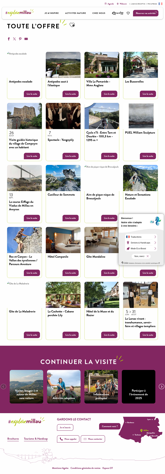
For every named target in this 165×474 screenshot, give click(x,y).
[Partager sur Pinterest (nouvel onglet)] (20, 39)
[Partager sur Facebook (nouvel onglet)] (8, 39)
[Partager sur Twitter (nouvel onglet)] (14, 39)
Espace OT (107, 468)
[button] (114, 13)
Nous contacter (95, 439)
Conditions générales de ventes (85, 468)
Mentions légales (60, 468)
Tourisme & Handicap (36, 438)
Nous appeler (70, 439)
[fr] (160, 3)
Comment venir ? (110, 426)
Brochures (13, 438)
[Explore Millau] (20, 15)
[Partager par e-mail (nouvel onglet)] (25, 39)
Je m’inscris (65, 427)
